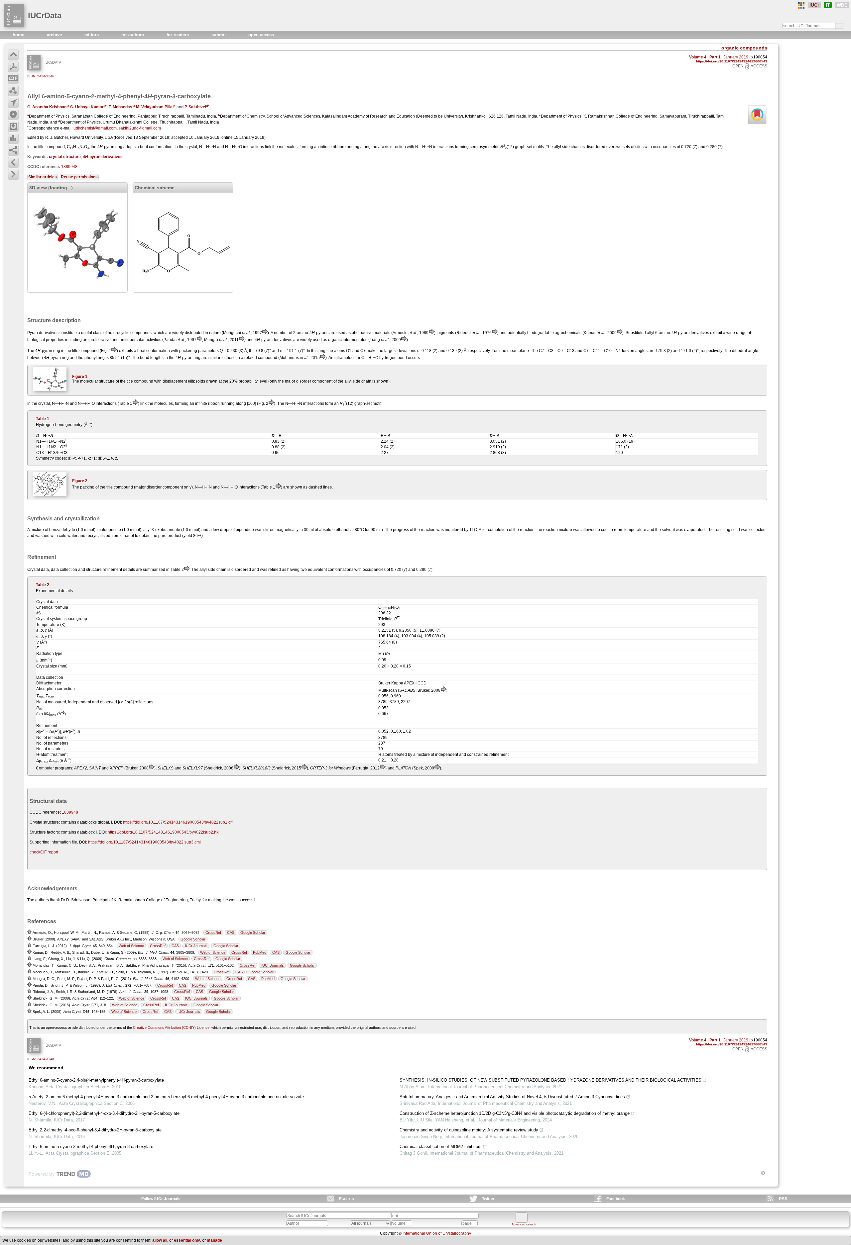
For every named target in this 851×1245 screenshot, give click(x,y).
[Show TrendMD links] (763, 1173)
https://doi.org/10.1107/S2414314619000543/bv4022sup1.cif (177, 822)
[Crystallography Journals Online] (801, 5)
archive (55, 34)
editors (92, 34)
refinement (112, 569)
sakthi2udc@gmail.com (140, 128)
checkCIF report (44, 852)
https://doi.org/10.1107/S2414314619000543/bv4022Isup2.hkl (163, 832)
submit (219, 34)
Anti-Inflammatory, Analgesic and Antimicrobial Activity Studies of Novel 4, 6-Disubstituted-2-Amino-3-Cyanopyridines (512, 1096)
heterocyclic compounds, (130, 332)
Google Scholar (252, 932)
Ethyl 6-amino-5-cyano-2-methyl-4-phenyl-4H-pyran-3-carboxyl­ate (91, 1146)
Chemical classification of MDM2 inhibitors (441, 1146)
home (19, 34)
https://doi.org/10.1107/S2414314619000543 (731, 61)
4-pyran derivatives (103, 156)
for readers (178, 34)
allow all (159, 1240)
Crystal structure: (45, 822)
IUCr (814, 5)
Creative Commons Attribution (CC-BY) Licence (171, 1027)
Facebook (615, 1199)
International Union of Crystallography (437, 1233)
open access (261, 34)
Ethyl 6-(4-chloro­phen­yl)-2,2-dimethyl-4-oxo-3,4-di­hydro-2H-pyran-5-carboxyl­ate (104, 1113)
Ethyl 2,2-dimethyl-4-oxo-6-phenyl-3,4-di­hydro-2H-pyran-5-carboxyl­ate (95, 1129)
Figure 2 (79, 481)
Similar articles (42, 177)
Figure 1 (79, 376)
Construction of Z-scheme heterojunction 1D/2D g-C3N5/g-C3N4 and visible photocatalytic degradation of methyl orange (515, 1113)
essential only (187, 1240)
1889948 (69, 166)
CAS (230, 932)
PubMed (259, 952)
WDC (842, 5)
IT (828, 5)
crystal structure (65, 156)
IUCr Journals (196, 946)
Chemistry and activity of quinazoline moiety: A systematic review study (469, 1129)
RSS (783, 1199)
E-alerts (346, 1199)
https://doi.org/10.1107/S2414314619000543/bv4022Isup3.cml (144, 842)
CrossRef (213, 932)
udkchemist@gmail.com (95, 128)
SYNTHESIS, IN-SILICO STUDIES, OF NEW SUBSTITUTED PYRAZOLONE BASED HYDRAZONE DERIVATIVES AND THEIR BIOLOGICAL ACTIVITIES (550, 1080)
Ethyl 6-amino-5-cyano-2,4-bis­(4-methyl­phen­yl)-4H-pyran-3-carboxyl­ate (96, 1080)
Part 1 (715, 57)
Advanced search (524, 1224)
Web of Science (131, 946)
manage (214, 1240)
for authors (133, 34)
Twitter (488, 1199)
